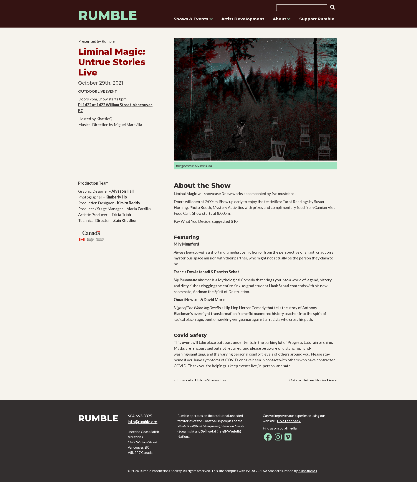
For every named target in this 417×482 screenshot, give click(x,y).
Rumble (107, 15)
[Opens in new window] (268, 438)
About (280, 19)
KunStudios (307, 471)
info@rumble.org (142, 421)
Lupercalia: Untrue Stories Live (201, 380)
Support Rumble (316, 19)
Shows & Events (191, 19)
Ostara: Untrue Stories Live (311, 380)
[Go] (331, 7)
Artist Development (242, 19)
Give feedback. (289, 421)
